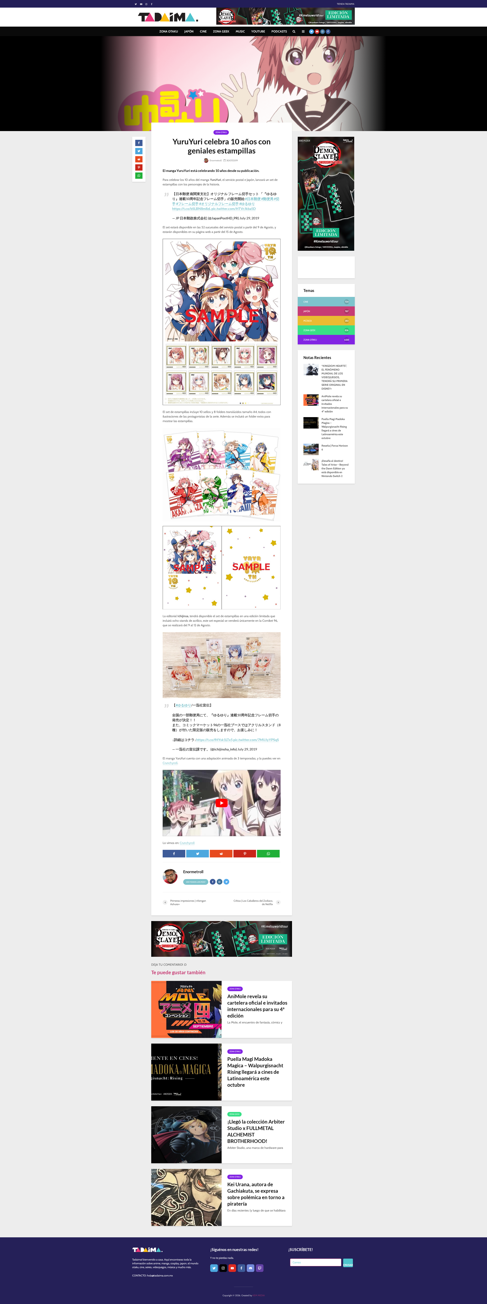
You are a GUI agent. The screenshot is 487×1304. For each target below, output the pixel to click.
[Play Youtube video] (222, 803)
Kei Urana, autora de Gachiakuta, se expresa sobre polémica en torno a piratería (256, 1194)
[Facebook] (241, 1268)
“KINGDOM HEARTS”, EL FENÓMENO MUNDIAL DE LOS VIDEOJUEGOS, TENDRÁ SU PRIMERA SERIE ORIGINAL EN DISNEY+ (334, 377)
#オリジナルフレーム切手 (219, 204)
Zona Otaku (221, 132)
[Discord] (250, 1268)
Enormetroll (215, 160)
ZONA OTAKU (168, 31)
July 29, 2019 (249, 218)
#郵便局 (267, 199)
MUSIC (240, 31)
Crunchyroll (170, 763)
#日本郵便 (253, 199)
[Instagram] (223, 1268)
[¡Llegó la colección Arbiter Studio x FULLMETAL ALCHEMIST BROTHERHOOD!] (186, 1134)
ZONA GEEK (221, 31)
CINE (203, 31)
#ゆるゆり (247, 204)
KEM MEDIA (259, 1295)
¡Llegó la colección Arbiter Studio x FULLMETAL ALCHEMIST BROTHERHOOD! (256, 1131)
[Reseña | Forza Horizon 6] (311, 449)
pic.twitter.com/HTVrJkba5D (233, 208)
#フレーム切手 (187, 204)
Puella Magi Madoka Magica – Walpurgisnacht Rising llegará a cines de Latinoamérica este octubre (255, 1072)
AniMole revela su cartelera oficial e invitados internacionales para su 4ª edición (257, 1006)
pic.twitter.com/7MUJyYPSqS (256, 740)
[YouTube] (232, 1268)
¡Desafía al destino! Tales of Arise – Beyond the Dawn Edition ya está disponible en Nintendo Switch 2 (335, 468)
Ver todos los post (195, 882)
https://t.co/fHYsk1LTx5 (214, 740)
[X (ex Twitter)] (214, 1268)
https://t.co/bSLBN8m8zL (191, 208)
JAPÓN (188, 31)
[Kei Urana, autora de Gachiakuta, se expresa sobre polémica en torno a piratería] (186, 1197)
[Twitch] (259, 1268)
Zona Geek (234, 1114)
